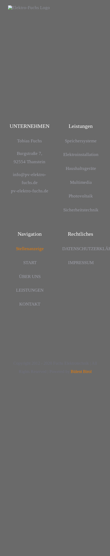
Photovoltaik (81, 196)
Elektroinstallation (81, 154)
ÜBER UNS (30, 276)
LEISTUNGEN (30, 290)
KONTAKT (29, 304)
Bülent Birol (81, 371)
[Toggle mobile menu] (100, 17)
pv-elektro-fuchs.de (29, 190)
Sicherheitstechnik (81, 209)
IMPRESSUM (81, 262)
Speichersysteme (81, 140)
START (30, 262)
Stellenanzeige (30, 248)
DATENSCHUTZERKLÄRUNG (80, 248)
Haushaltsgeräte (81, 168)
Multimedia (81, 182)
